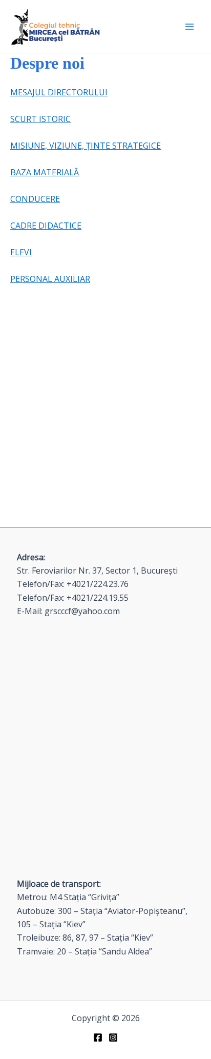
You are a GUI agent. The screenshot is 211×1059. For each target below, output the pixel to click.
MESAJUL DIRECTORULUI (59, 92)
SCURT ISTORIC (40, 119)
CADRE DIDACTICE (45, 225)
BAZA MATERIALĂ (44, 172)
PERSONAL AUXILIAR (50, 278)
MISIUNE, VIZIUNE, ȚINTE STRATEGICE (85, 145)
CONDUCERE (35, 199)
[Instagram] (113, 1037)
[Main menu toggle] (189, 26)
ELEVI (21, 252)
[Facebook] (97, 1037)
